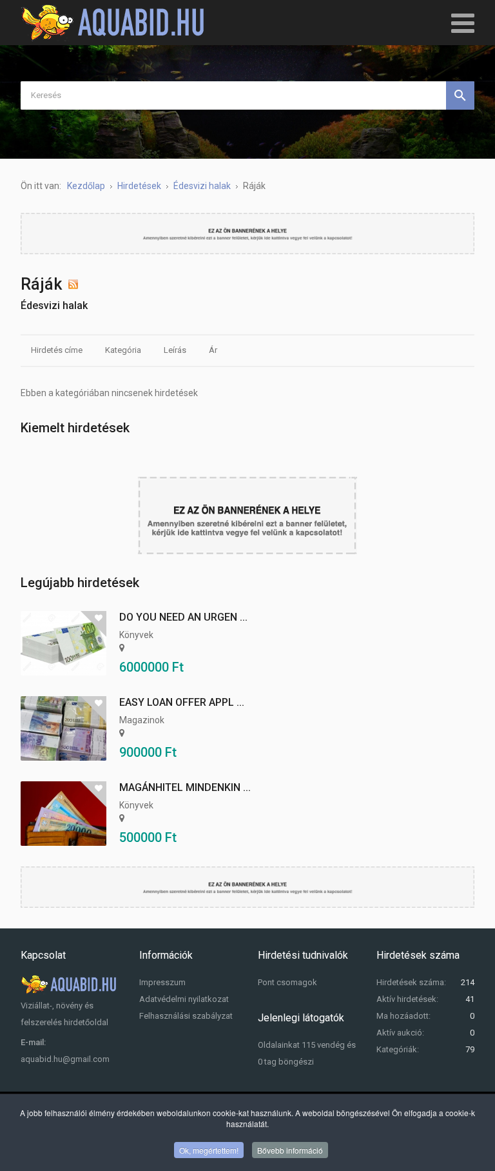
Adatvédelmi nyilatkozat (184, 999)
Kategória (123, 350)
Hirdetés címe (56, 350)
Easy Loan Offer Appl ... (181, 702)
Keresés (460, 95)
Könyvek (136, 635)
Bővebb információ (290, 1150)
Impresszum (162, 982)
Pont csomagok (287, 982)
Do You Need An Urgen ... (183, 617)
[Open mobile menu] (462, 22)
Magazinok (141, 720)
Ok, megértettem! (208, 1150)
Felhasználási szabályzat (186, 1016)
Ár (213, 350)
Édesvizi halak (54, 305)
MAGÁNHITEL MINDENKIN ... (185, 787)
